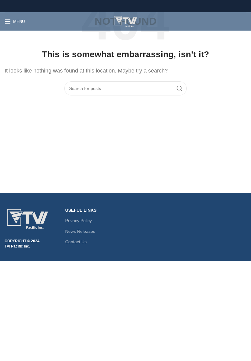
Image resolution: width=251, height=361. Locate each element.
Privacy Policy (78, 220)
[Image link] (28, 218)
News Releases (80, 231)
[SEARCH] (180, 88)
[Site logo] (125, 21)
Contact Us (76, 241)
